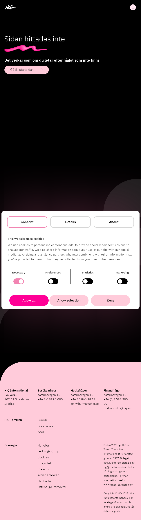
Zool (40, 432)
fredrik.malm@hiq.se (117, 408)
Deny (110, 300)
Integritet (44, 463)
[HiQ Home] (10, 7)
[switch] (53, 281)
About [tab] (114, 222)
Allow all (28, 300)
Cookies (43, 457)
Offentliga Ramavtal (51, 487)
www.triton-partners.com (118, 484)
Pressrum (44, 469)
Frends (42, 420)
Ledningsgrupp (48, 451)
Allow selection (69, 300)
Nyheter (43, 445)
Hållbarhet (45, 481)
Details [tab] (70, 222)
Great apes (45, 426)
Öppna (133, 7)
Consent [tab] (27, 222)
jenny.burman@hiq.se (84, 403)
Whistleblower (48, 475)
